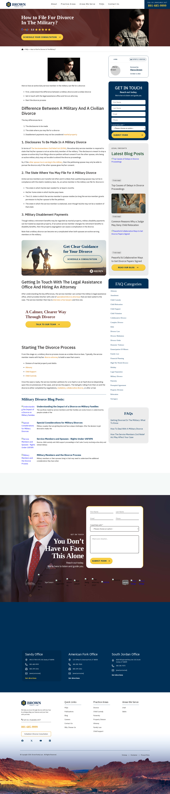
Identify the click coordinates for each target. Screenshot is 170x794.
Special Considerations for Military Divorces (60, 422)
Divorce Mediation (117, 336)
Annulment (114, 295)
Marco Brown (136, 69)
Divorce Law (115, 331)
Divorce (96, 708)
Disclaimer (134, 755)
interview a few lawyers (62, 300)
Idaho (124, 712)
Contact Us (113, 4)
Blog (66, 716)
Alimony (28, 367)
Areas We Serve (87, 4)
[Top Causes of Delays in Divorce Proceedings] (128, 167)
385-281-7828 (77, 664)
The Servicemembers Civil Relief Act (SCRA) (48, 148)
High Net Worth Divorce (119, 363)
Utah (124, 708)
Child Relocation (116, 304)
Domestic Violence (117, 345)
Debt (112, 327)
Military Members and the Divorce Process (59, 455)
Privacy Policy (145, 755)
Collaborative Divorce (118, 318)
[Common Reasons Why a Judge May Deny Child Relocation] (128, 203)
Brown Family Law (37, 755)
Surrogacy (114, 399)
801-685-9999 (157, 5)
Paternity (113, 381)
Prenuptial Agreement (118, 385)
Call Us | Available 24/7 (32, 720)
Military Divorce (116, 376)
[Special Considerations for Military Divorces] (28, 428)
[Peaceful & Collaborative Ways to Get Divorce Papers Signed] (128, 239)
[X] (31, 740)
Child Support (30, 372)
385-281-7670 (120, 666)
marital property (70, 134)
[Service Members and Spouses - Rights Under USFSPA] (28, 444)
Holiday (113, 367)
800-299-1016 (34, 669)
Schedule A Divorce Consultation (36, 734)
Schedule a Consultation (82, 259)
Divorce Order (115, 340)
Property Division (116, 390)
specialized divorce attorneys (68, 297)
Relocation (114, 394)
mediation (61, 388)
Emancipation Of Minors (119, 349)
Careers (67, 719)
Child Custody (30, 376)
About (54, 4)
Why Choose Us (70, 727)
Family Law (114, 354)
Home (22, 49)
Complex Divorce (116, 322)
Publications (69, 712)
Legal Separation (116, 372)
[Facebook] (22, 740)
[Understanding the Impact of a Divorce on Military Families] (28, 412)
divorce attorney (51, 357)
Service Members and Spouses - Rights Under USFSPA (65, 438)
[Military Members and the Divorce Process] (28, 461)
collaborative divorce (74, 388)
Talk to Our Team (46, 324)
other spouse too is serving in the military (45, 162)
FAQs (101, 4)
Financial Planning (117, 358)
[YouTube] (41, 740)
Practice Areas (68, 4)
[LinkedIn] (50, 740)
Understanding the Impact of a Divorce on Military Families (67, 406)
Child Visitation (116, 313)
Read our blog (126, 267)
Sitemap (124, 755)
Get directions (30, 678)
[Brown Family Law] (16, 4)
